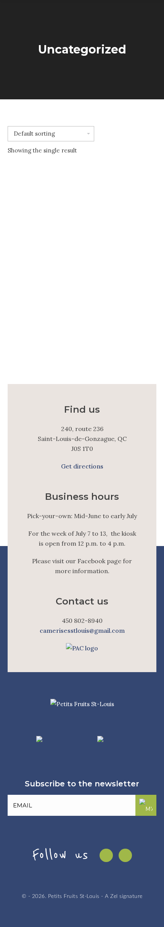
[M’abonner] (145, 805)
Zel (114, 896)
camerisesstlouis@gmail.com (82, 630)
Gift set (82, 336)
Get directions (82, 466)
